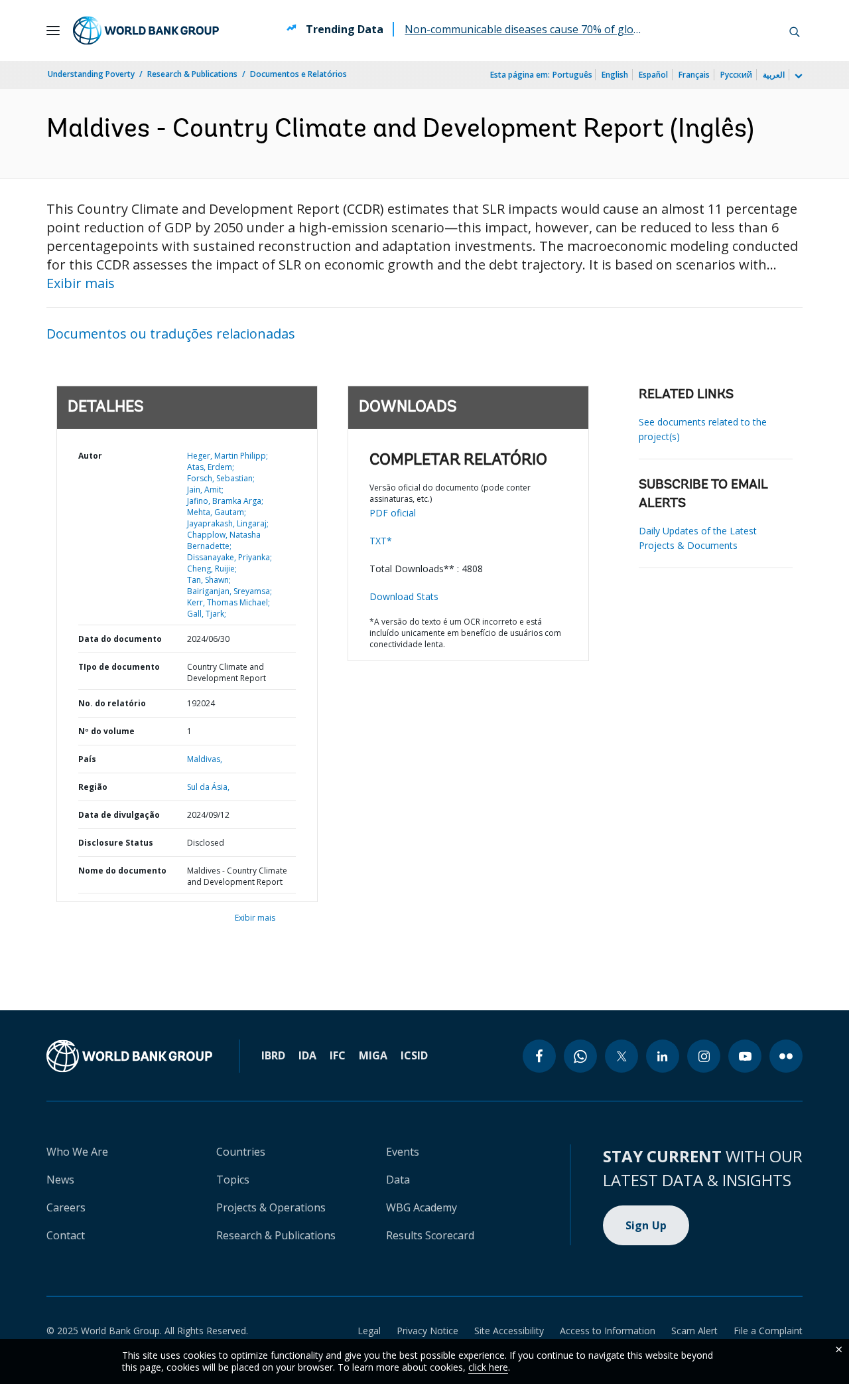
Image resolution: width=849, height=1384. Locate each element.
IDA (307, 1055)
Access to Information (607, 1330)
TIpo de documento (119, 666)
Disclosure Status (115, 842)
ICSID (414, 1055)
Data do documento (120, 639)
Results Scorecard (430, 1235)
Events (402, 1151)
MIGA (373, 1055)
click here (488, 1367)
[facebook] (539, 1056)
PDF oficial (392, 512)
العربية (774, 74)
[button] (795, 30)
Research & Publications (192, 74)
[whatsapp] (580, 1056)
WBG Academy (421, 1207)
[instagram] (703, 1056)
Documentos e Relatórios (298, 74)
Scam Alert (694, 1330)
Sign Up (646, 1225)
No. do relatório (112, 703)
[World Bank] (129, 1056)
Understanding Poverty (91, 74)
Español (653, 74)
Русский (736, 74)
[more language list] (797, 76)
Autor (90, 455)
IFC (338, 1055)
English (615, 74)
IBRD (273, 1055)
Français (694, 74)
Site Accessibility (509, 1330)
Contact (65, 1235)
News (60, 1179)
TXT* (380, 540)
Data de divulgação (119, 814)
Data (398, 1179)
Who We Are (77, 1151)
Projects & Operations (271, 1207)
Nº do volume (106, 731)
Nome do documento (122, 870)
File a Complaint (768, 1330)
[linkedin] (662, 1056)
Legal (369, 1330)
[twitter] (621, 1056)
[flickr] (786, 1056)
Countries (240, 1151)
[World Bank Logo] (146, 30)
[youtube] (744, 1056)
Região (92, 787)
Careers (66, 1207)
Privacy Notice (427, 1330)
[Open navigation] (53, 30)
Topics (232, 1179)
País (87, 759)
